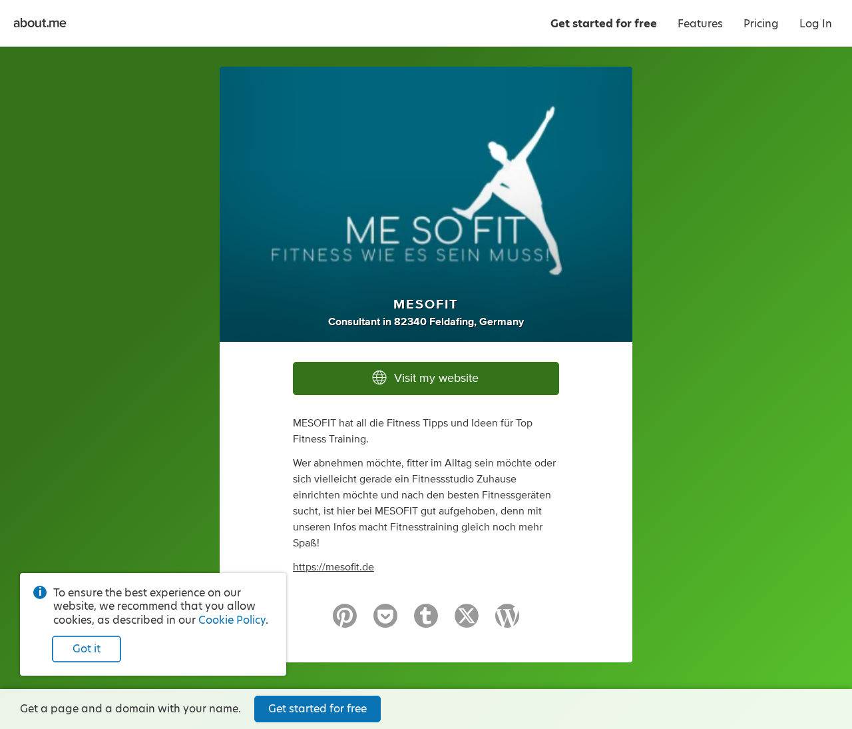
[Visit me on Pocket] (385, 622)
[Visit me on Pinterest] (345, 622)
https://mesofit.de (333, 567)
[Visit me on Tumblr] (426, 622)
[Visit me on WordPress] (507, 622)
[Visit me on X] (467, 622)
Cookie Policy (232, 620)
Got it (87, 648)
